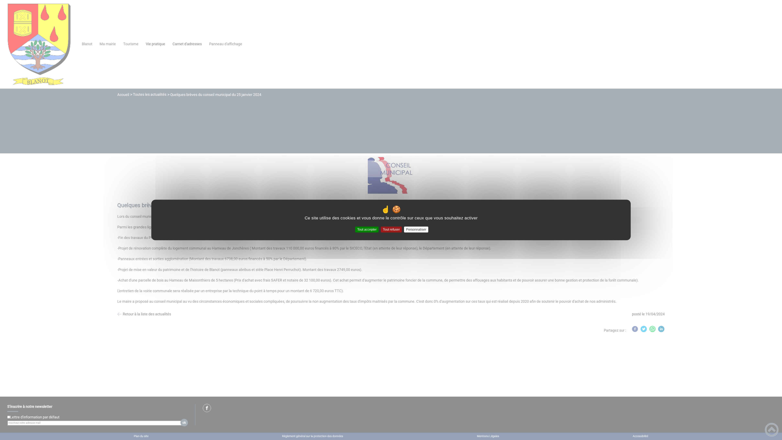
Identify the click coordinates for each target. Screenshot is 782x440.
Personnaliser (416, 229)
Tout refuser (391, 229)
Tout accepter (367, 229)
